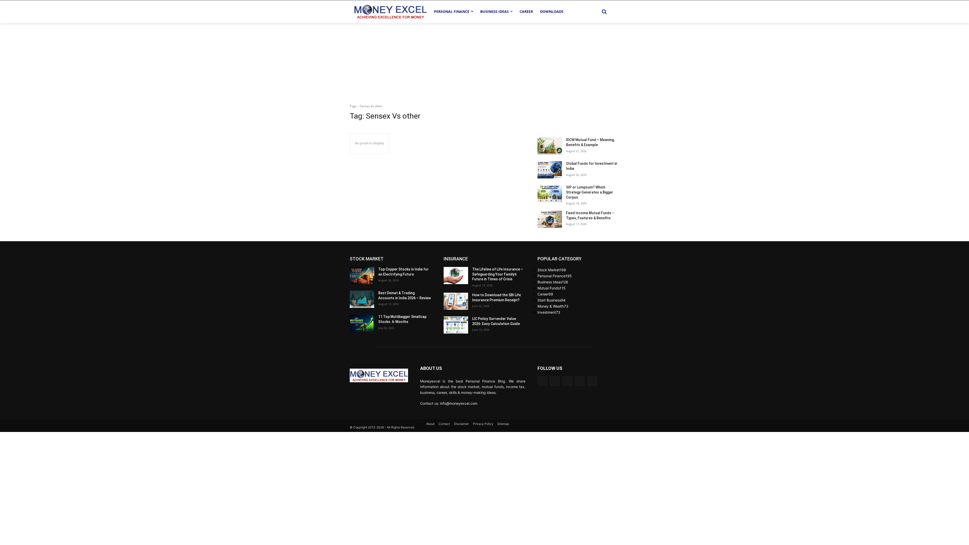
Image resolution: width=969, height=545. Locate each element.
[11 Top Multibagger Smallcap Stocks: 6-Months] (362, 323)
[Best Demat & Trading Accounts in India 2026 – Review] (362, 299)
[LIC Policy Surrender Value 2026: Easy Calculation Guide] (456, 325)
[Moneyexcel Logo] (390, 11)
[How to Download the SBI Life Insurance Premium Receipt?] (456, 301)
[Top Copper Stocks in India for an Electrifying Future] (362, 275)
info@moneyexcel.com (458, 403)
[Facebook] (542, 381)
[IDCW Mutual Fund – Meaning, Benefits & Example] (549, 146)
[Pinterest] (580, 381)
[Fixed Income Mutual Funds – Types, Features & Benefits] (549, 219)
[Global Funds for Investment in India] (549, 169)
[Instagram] (592, 381)
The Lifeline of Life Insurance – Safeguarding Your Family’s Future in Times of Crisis (497, 274)
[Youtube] (555, 381)
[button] (604, 12)
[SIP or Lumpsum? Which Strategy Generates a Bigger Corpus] (549, 193)
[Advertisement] (484, 60)
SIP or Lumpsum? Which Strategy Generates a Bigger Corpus (589, 192)
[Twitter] (567, 381)
